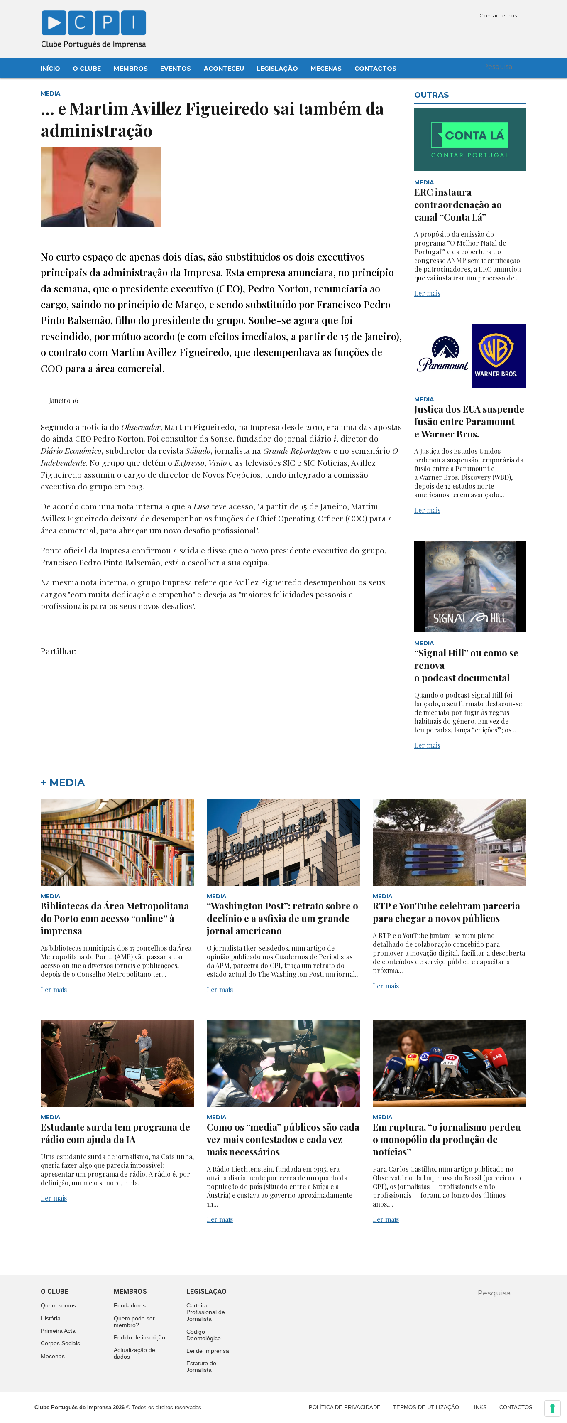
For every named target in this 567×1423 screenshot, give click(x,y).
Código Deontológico (203, 1335)
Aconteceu (224, 68)
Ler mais (427, 293)
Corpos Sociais (60, 1343)
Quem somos (58, 1305)
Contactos (375, 68)
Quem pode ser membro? (134, 1321)
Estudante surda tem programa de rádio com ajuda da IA (115, 1133)
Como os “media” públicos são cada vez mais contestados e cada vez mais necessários (283, 1139)
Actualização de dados (134, 1353)
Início (50, 68)
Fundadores (130, 1305)
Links (479, 1407)
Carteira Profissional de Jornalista (205, 1312)
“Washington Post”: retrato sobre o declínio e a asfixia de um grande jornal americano (282, 918)
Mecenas (326, 68)
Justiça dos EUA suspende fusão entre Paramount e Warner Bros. (469, 421)
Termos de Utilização (426, 1407)
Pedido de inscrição (139, 1337)
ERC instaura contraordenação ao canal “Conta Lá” (458, 204)
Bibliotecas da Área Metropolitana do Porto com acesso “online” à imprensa (115, 918)
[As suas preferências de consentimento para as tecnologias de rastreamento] (552, 1408)
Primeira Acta (58, 1330)
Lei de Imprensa (207, 1350)
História (51, 1318)
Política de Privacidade (345, 1407)
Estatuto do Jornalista (201, 1366)
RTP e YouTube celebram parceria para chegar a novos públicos (446, 912)
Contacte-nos (498, 15)
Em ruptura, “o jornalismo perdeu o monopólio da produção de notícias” (447, 1139)
